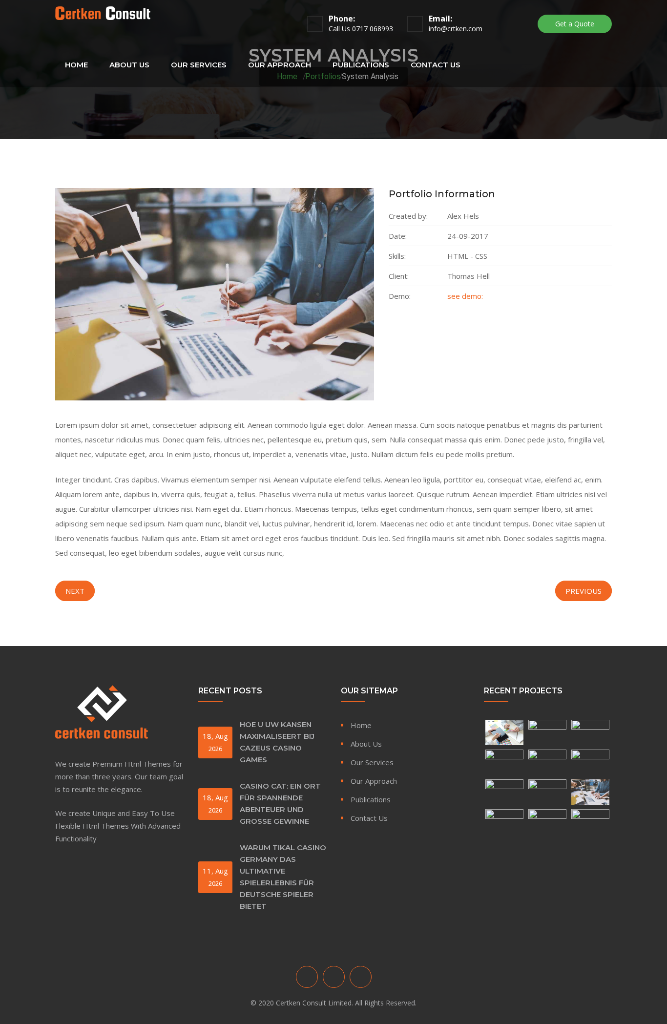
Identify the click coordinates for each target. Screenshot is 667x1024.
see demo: (465, 296)
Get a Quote (574, 23)
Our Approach (279, 64)
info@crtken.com (455, 28)
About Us (129, 64)
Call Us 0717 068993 (361, 28)
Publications (361, 64)
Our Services (199, 64)
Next (74, 591)
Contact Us (435, 64)
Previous (583, 591)
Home (76, 64)
